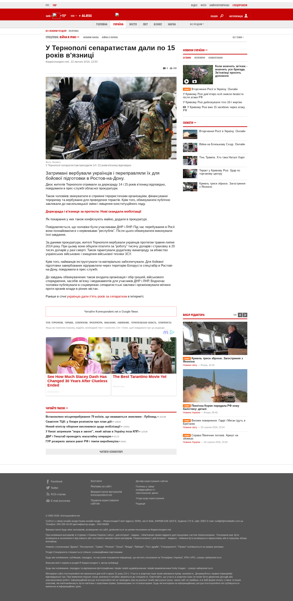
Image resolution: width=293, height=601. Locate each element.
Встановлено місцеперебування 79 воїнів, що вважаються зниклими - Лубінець (106, 416)
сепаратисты (164, 322)
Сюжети (188, 123)
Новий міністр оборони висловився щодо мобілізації (88, 426)
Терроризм (57, 322)
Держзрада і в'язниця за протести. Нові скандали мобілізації (93, 211)
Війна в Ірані (89, 37)
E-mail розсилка (60, 500)
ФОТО (203, 5)
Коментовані (215, 57)
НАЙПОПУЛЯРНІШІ (219, 5)
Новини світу (190, 365)
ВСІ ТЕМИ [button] (237, 37)
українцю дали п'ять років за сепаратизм (97, 296)
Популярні (199, 57)
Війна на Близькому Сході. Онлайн (222, 144)
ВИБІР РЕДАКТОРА (193, 315)
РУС (48, 5)
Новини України (194, 50)
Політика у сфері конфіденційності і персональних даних (147, 489)
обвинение (123, 322)
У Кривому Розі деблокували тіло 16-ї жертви (212, 102)
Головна (101, 24)
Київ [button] (48, 16)
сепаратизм (81, 322)
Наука (172, 24)
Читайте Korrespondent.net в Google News (111, 311)
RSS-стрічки (58, 494)
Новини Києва (91, 37)
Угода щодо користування (150, 498)
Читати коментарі (111, 452)
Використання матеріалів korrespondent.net (106, 493)
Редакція (140, 503)
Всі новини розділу (56, 30)
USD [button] (73, 15)
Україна (118, 24)
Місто (133, 24)
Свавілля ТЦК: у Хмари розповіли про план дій (83, 421)
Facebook (56, 481)
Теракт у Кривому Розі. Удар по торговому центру (219, 172)
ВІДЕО (194, 5)
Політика (74, 30)
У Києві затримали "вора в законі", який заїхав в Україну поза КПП (97, 431)
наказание (110, 322)
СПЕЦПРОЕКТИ (240, 5)
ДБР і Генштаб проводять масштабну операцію (82, 436)
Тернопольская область (143, 322)
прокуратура (95, 322)
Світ (145, 24)
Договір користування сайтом (152, 481)
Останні (187, 57)
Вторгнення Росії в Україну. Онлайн (211, 89)
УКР (55, 5)
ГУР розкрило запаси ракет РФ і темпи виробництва (86, 441)
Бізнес (158, 24)
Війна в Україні (110, 37)
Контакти (96, 481)
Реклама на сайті (101, 486)
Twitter (54, 487)
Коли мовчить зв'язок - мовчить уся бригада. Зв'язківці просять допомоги (231, 71)
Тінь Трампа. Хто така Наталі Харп (222, 157)
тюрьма (69, 322)
